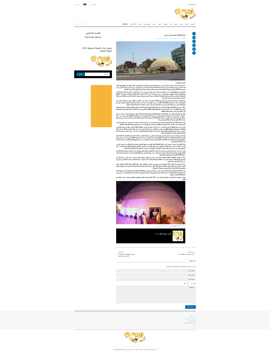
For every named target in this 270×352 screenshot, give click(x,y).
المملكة (186, 24)
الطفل (175, 24)
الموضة (159, 24)
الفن (171, 24)
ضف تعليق (157, 38)
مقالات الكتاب (133, 24)
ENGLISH (125, 24)
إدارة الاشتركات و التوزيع (191, 318)
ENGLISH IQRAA (93, 37)
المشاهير (165, 24)
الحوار (140, 24)
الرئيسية (193, 24)
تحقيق (154, 24)
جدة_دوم (156, 226)
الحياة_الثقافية (163, 226)
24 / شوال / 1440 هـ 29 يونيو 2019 (171, 38)
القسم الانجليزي (93, 33)
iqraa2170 (180, 226)
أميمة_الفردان (169, 226)
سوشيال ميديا (147, 24)
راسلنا (194, 324)
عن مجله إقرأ (193, 316)
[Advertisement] (101, 106)
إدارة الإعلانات (193, 320)
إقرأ (182, 38)
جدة (159, 226)
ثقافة (183, 32)
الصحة (181, 24)
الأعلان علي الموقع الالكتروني (190, 322)
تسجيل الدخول (77, 4)
